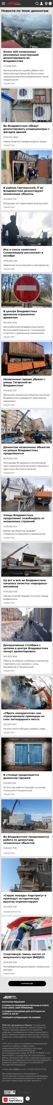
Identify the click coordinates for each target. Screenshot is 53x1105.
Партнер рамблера (24, 1092)
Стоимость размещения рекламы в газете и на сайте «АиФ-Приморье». (25, 1006)
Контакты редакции (13, 1002)
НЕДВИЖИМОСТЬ (12, 912)
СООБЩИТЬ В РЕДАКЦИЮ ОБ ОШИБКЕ (21, 1017)
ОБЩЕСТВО (9, 83)
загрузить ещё (27, 983)
